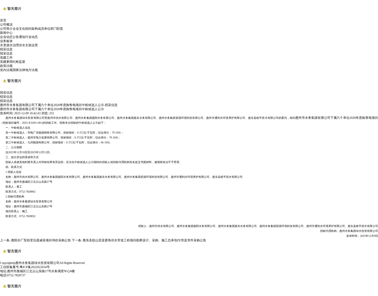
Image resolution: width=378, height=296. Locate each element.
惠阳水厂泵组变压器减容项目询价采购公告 (41, 240)
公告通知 (19, 37)
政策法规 (6, 65)
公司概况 (6, 24)
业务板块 (6, 41)
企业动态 (6, 37)
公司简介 (6, 28)
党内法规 (6, 70)
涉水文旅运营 (28, 45)
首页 (3, 20)
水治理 (14, 45)
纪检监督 (19, 61)
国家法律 (19, 70)
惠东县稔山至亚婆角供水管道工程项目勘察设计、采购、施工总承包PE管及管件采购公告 (144, 240)
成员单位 (44, 28)
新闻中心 (6, 32)
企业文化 (19, 28)
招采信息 (6, 49)
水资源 (4, 45)
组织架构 (31, 28)
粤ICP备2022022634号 (35, 267)
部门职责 (56, 28)
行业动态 (31, 37)
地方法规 (31, 70)
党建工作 (6, 57)
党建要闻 (6, 61)
